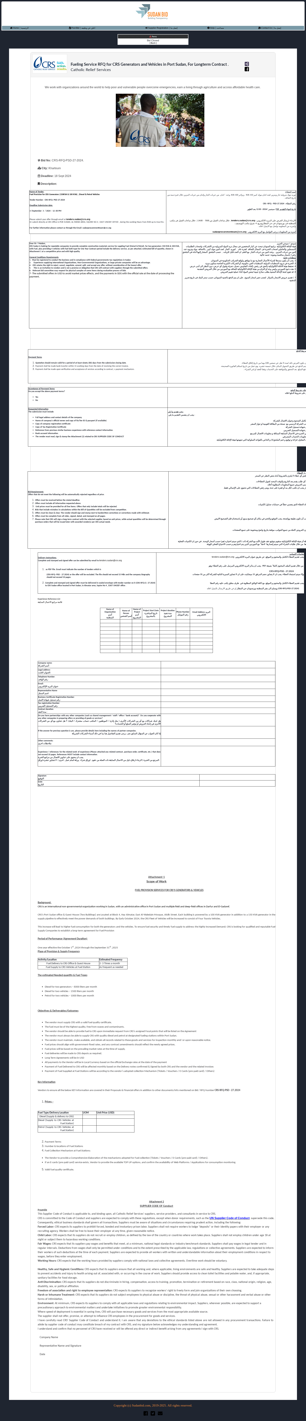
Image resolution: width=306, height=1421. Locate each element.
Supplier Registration (158, 28)
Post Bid (75, 28)
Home (16, 28)
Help (212, 28)
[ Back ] (153, 43)
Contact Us (266, 28)
